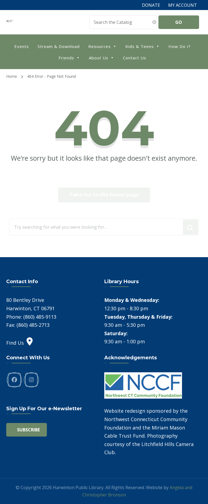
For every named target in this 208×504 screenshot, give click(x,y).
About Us (98, 57)
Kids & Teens (139, 46)
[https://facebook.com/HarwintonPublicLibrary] (14, 379)
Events (21, 46)
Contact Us (134, 57)
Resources (99, 46)
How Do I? (179, 46)
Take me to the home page (104, 195)
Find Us (15, 343)
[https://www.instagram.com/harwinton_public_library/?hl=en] (31, 379)
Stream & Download (59, 46)
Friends (66, 57)
